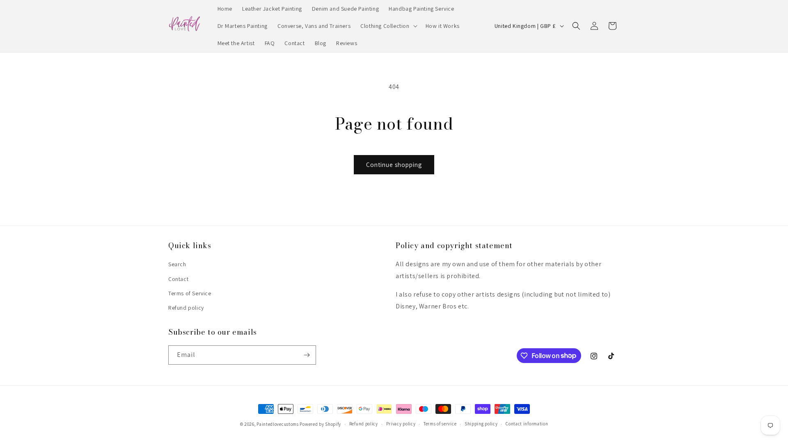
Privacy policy (401, 424)
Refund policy (186, 307)
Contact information (527, 424)
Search (177, 264)
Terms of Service (189, 293)
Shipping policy (481, 424)
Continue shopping (394, 165)
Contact (178, 279)
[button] (387, 25)
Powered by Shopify (320, 424)
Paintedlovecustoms (278, 424)
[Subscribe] (307, 355)
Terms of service (440, 424)
